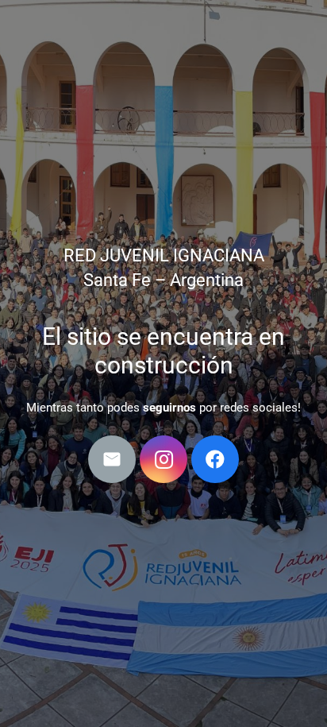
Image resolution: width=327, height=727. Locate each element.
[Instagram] (163, 459)
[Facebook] (215, 459)
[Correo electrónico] (112, 459)
